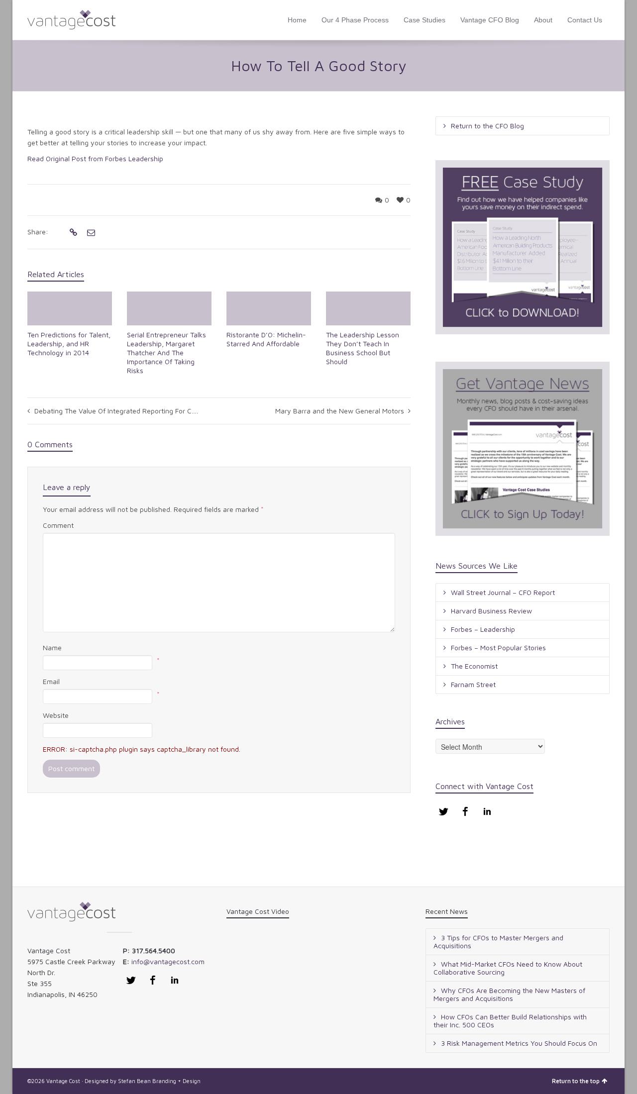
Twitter (443, 811)
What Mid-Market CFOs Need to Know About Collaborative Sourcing (507, 968)
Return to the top (576, 1081)
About (543, 20)
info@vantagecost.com (168, 961)
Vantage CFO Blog (489, 20)
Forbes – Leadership (483, 629)
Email (51, 681)
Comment (58, 525)
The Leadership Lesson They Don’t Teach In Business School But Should (362, 348)
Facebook (465, 811)
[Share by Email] (90, 232)
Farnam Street (473, 684)
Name (52, 647)
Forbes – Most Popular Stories (498, 647)
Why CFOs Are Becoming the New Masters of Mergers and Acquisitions (509, 994)
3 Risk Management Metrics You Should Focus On (519, 1043)
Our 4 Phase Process (355, 20)
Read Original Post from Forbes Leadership (95, 158)
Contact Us (584, 20)
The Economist (474, 666)
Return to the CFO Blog (487, 125)
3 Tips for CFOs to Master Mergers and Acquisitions (498, 941)
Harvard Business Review (491, 610)
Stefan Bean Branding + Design (159, 1081)
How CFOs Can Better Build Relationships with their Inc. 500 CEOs (510, 1020)
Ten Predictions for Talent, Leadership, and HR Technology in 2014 (68, 343)
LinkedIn (487, 811)
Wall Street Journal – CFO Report (503, 592)
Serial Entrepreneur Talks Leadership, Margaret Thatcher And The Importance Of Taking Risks (166, 352)
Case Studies (424, 20)
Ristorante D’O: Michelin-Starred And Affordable (266, 339)
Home (297, 20)
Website (56, 715)
